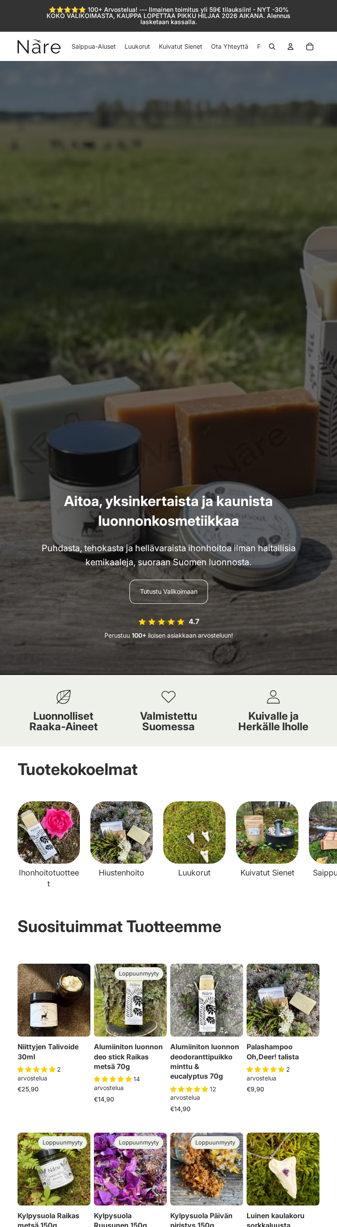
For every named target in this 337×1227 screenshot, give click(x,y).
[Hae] (272, 46)
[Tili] (290, 46)
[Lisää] (77, 1023)
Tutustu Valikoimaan (168, 591)
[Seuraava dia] (309, 845)
